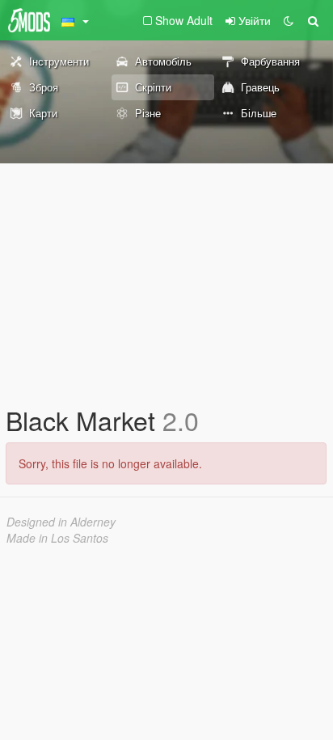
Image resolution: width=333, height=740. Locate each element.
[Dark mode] (288, 20)
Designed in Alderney (61, 522)
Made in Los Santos (57, 538)
